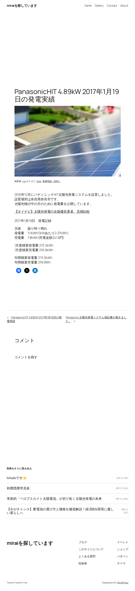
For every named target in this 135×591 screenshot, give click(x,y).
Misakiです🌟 (17, 478)
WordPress (122, 582)
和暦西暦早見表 (18, 488)
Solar (38, 181)
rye (24, 181)
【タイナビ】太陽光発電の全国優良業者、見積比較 (52, 211)
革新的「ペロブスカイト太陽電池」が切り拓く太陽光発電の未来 (54, 498)
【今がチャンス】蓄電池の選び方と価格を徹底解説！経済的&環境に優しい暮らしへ (60, 511)
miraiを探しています (22, 5)
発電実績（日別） (51, 181)
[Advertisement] (67, 46)
